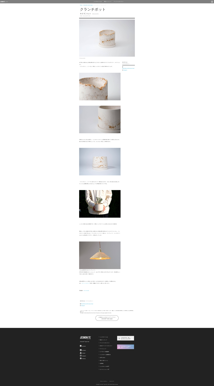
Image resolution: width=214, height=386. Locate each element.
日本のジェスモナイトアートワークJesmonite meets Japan (107, 318)
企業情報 (101, 363)
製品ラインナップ (107, 1)
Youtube (83, 353)
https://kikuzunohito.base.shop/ (128, 68)
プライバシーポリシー (103, 381)
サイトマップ (112, 381)
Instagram (125, 70)
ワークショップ (103, 348)
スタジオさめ (86, 290)
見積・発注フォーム (104, 360)
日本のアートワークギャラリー (106, 345)
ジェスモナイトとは (98, 1)
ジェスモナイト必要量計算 (105, 354)
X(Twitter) (84, 350)
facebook (84, 346)
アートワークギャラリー (118, 1)
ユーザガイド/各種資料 (104, 351)
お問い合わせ (102, 357)
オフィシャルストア (86, 283)
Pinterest (84, 358)
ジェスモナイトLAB (104, 366)
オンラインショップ (104, 369)
